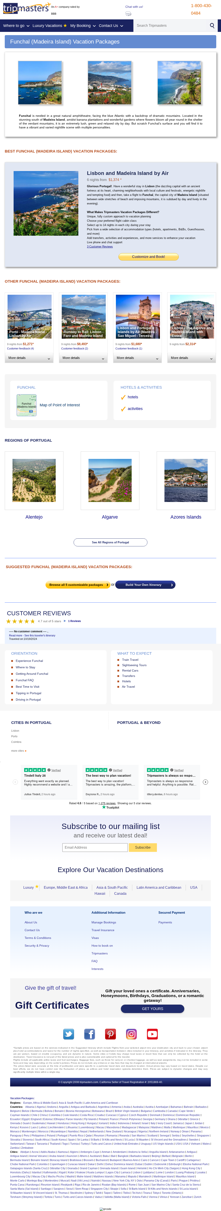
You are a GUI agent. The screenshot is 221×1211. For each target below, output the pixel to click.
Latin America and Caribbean (159, 887)
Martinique (179, 1127)
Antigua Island (18, 1156)
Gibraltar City (57, 1168)
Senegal (165, 1135)
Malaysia (144, 1127)
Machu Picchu (56, 1176)
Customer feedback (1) (128, 348)
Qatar (88, 1135)
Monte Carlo (17, 1180)
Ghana (171, 1119)
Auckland (95, 1156)
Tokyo (156, 1192)
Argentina (103, 1106)
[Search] (212, 25)
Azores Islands (185, 517)
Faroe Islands (74, 1119)
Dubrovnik (160, 1164)
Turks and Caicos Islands (78, 1197)
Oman (185, 1131)
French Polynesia (130, 1119)
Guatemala (38, 1123)
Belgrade (177, 1156)
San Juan (143, 1184)
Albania (29, 1106)
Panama (196, 1131)
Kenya (14, 1127)
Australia (138, 1106)
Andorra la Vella (137, 1151)
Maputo (132, 1176)
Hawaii (100, 893)
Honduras (63, 1123)
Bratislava (75, 1160)
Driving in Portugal (28, 699)
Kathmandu (50, 1172)
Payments (165, 922)
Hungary (92, 1123)
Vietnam (195, 1143)
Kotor (71, 1172)
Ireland (136, 1123)
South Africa (42, 1139)
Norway (175, 1131)
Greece (194, 1119)
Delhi (100, 1164)
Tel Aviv (136, 1192)
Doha (108, 1164)
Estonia (47, 1119)
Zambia (14, 1147)
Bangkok (123, 1156)
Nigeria (142, 1131)
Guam (26, 1123)
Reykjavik (67, 1184)
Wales (206, 1143)
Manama (120, 1176)
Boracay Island (59, 1160)
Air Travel (128, 686)
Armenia (116, 1106)
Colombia (54, 1115)
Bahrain (188, 1106)
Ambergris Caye (89, 1151)
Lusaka (201, 1172)
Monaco (15, 1131)
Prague (183, 1180)
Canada (120, 893)
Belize (25, 1111)
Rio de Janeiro (91, 1184)
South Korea (58, 1139)
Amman (105, 1151)
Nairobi (95, 1180)
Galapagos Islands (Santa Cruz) (29, 1168)
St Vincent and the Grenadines (169, 1139)
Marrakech (145, 1176)
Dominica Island (123, 1164)
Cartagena (192, 1160)
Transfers (128, 676)
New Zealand (114, 1131)
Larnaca (126, 1172)
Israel (145, 1123)
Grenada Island (109, 1168)
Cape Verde (186, 1111)
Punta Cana (17, 1184)
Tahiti (98, 1192)
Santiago (46, 1188)
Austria (149, 1106)
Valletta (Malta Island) (116, 1197)
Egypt (25, 1119)
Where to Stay (25, 667)
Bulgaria (146, 1111)
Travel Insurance (103, 930)
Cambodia (159, 1111)
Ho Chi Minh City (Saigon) (164, 1168)
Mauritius (192, 1127)
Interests (97, 969)
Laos (34, 1127)
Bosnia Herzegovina (78, 1111)
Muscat (64, 1180)
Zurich (197, 1197)
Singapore (203, 1135)
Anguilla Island (158, 1151)
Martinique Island (163, 1176)
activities (135, 409)
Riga (77, 1184)
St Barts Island (137, 1188)
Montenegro (29, 1131)
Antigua (191, 1151)
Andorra (52, 1106)
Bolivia (48, 1111)
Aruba (127, 1106)
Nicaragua (130, 1131)
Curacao (111, 1115)
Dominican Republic (188, 1115)
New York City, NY (123, 1180)
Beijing (156, 1156)
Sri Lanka (82, 1139)
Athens (83, 1156)
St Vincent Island (42, 1192)
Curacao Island (76, 1164)
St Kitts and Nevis (112, 1139)
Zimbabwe (27, 1147)
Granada (72, 1168)
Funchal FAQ (25, 680)
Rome (132, 1184)
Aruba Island (56, 1156)
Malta (167, 1127)
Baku (106, 1156)
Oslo (139, 1180)
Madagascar (129, 1127)
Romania (111, 1135)
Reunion (99, 1135)
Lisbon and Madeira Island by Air (128, 173)
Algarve (110, 517)
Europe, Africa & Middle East (40, 1102)
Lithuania (71, 1127)
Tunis (57, 1197)
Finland (103, 1119)
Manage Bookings (104, 922)
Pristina (194, 1180)
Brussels (89, 1160)
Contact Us (32, 930)
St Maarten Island (20, 1192)
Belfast (166, 1156)
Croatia (99, 1115)
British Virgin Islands (127, 1111)
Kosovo (24, 1127)
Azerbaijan (162, 1106)
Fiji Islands (90, 1119)
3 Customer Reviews (100, 246)
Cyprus (122, 1115)
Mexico (204, 1127)
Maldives (156, 1127)
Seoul (69, 1188)
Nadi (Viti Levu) (80, 1180)
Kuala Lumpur (95, 1172)
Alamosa (62, 1151)
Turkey (85, 1143)
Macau (100, 1127)
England (36, 1119)
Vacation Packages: (22, 1098)
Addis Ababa (47, 1151)
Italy (153, 1123)
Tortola (48, 1197)
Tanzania (42, 1143)
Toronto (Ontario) (172, 1192)
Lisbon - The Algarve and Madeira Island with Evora (192, 332)
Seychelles (188, 1135)
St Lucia (129, 1139)
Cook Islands (70, 1115)
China (43, 1115)
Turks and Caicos (101, 1143)
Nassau (106, 1180)
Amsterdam (119, 1151)
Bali (113, 1156)
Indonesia (123, 1123)
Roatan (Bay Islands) (114, 1184)
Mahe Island (84, 1176)
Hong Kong (78, 1123)
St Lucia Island (188, 1188)
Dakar (91, 1164)
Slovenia (27, 1139)
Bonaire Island (39, 1160)
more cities (19, 750)
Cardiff (180, 1160)
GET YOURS (152, 1009)
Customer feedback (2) (74, 348)
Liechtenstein (56, 1127)
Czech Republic (138, 1115)
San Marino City (160, 1184)
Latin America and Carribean (101, 1102)
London (169, 1172)
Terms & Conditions (38, 938)
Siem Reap (81, 1188)
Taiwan (30, 1143)
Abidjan (24, 1151)
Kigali (62, 1172)
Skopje (114, 1188)
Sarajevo (58, 1188)
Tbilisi (126, 1192)
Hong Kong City (191, 1168)
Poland (51, 1135)
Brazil (109, 1111)
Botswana (98, 1111)
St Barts (94, 1139)
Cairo (144, 1160)
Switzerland (17, 1143)
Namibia (73, 1131)
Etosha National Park (195, 1164)
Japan (188, 1123)
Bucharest (102, 1160)
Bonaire (59, 1111)
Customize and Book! (148, 257)
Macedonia (113, 1127)
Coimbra (16, 741)
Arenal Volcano (38, 1156)
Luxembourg (86, 1127)
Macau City (39, 1176)
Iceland (103, 1123)
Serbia (176, 1135)
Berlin (188, 1156)
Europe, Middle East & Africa (66, 887)
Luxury (29, 887)
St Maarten (142, 1139)
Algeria (40, 1106)
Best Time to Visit (27, 686)
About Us (31, 922)
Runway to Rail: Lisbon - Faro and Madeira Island (83, 334)
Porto (14, 736)
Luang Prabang (185, 1172)
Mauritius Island (185, 1176)
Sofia (123, 1188)
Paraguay (16, 1135)
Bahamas (176, 1106)
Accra (35, 1151)
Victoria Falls (139, 1197)
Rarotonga (32, 1184)
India (113, 1123)
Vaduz (98, 1197)
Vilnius (163, 1197)
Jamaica (178, 1123)
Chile (34, 1115)
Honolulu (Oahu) (20, 1172)
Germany (160, 1119)
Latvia (42, 1127)
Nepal (83, 1131)
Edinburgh (175, 1164)
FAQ (95, 961)
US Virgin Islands (163, 1143)
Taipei (107, 1192)
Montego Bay (34, 1180)
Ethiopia (59, 1119)
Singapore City (99, 1188)
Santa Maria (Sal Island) (24, 1188)
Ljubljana (148, 1172)
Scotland (152, 1135)
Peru (26, 1135)
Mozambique (58, 1131)
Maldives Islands (103, 1176)
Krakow (80, 1172)
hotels (133, 397)
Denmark (155, 1115)
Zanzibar (187, 1197)
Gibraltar (183, 1119)
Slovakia (15, 1139)
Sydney (88, 1192)
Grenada (15, 1123)
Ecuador (15, 1119)
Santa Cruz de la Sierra (186, 1184)
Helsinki (142, 1168)
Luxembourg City (20, 1176)
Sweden (194, 1139)
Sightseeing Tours (134, 665)
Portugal (62, 1135)
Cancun (154, 1160)
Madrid (70, 1176)
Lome (159, 1172)
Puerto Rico (76, 1135)
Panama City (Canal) (156, 1180)
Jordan (198, 1123)
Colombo (42, 1164)
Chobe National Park (22, 1164)
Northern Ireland (158, 1131)
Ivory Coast (164, 1123)
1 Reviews (74, 621)
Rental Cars (130, 670)
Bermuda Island (19, 1160)
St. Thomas (61, 1192)
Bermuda (37, 1111)
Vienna (153, 1197)
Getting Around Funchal (32, 673)
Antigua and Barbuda (83, 1106)
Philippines (38, 1135)
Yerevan (174, 1197)
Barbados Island (140, 1156)
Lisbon (15, 730)
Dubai (138, 1164)
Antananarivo (177, 1151)
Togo (65, 1143)
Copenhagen (57, 1164)
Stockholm (76, 1192)
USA (193, 887)
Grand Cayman (89, 1168)
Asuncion (71, 1156)
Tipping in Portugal (28, 693)
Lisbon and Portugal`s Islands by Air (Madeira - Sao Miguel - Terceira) (137, 332)
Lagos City (112, 1172)
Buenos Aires (131, 1160)
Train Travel (130, 659)
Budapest (115, 1160)
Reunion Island (50, 1184)
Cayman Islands (19, 1115)
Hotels (126, 681)
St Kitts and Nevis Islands (162, 1188)
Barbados (201, 1106)
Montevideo (51, 1180)
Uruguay (146, 1143)
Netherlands (96, 1131)
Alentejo (34, 517)
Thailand (55, 1143)
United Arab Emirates (126, 1143)
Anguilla (63, 1106)
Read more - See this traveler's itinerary (32, 635)
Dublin (148, 1164)
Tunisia (74, 1143)
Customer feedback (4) (20, 348)
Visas (95, 938)
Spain (71, 1139)
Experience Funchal (29, 660)
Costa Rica (86, 1115)
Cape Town (167, 1160)
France (114, 1119)
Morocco (43, 1131)
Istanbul (36, 1172)
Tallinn (117, 1192)
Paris (174, 1180)
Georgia (147, 1119)
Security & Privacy (37, 945)
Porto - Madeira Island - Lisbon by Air (28, 334)
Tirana (147, 1192)
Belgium (15, 1111)
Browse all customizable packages (76, 584)
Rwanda (124, 1135)
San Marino (138, 1135)
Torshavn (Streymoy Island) (26, 1197)
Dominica (168, 1115)
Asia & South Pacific (112, 887)
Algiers (74, 1151)
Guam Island (127, 1168)
